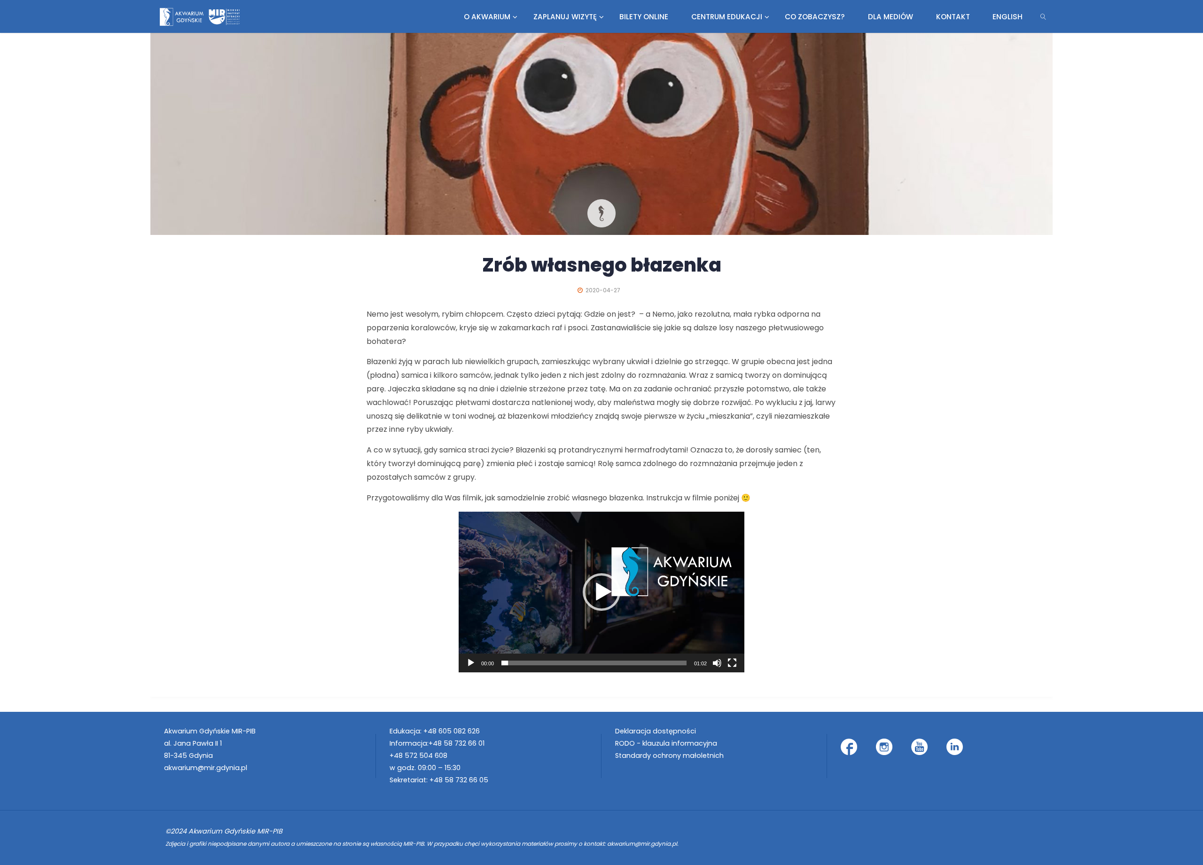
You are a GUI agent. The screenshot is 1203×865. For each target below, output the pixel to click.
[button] (601, 592)
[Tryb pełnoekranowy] (732, 663)
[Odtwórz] (471, 663)
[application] (601, 592)
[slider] (594, 663)
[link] (1043, 16)
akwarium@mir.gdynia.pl (205, 767)
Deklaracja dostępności (655, 731)
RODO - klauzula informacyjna (666, 743)
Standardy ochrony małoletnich (669, 755)
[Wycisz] (717, 663)
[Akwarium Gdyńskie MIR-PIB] (199, 16)
